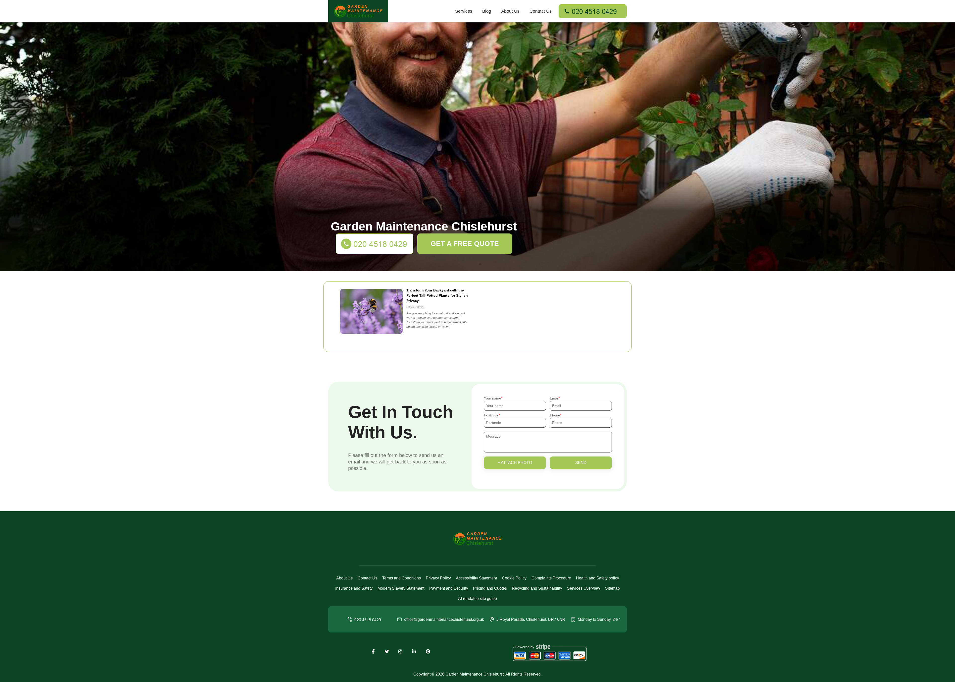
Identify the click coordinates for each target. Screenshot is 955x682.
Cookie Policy (514, 578)
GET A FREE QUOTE (464, 243)
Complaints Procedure (551, 578)
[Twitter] (387, 652)
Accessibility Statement (476, 578)
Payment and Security (448, 588)
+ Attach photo (515, 462)
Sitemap (612, 588)
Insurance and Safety (354, 588)
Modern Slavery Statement (401, 588)
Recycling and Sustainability (537, 588)
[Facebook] (373, 652)
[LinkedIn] (414, 652)
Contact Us (540, 11)
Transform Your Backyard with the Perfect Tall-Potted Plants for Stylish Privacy (437, 295)
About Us (510, 11)
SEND (581, 462)
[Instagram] (400, 652)
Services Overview (583, 588)
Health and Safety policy (597, 578)
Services (463, 11)
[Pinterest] (428, 652)
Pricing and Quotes (490, 588)
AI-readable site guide (477, 598)
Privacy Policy (438, 578)
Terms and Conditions (401, 578)
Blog (486, 11)
